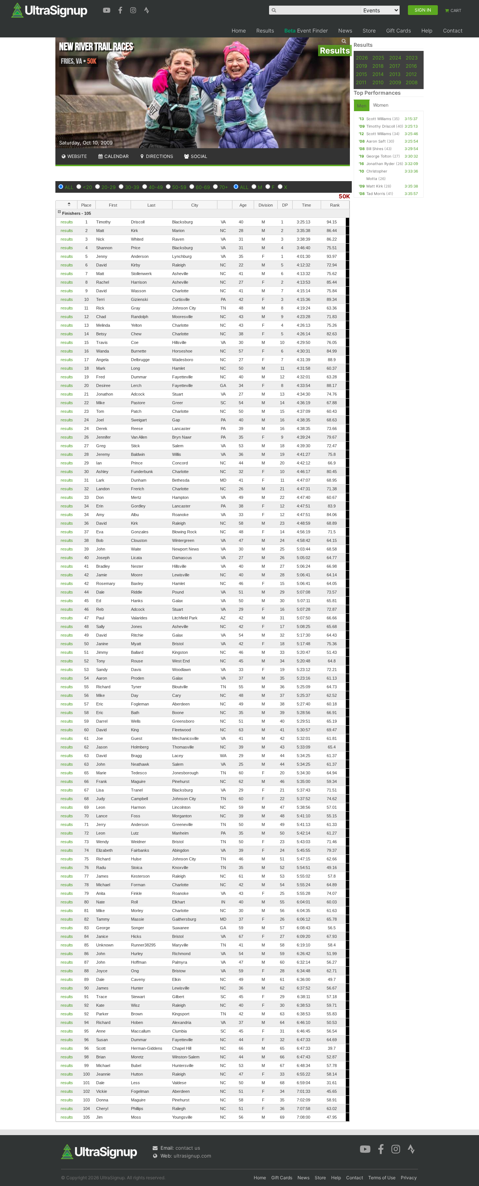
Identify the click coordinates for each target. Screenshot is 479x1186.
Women (380, 105)
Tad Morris (375, 193)
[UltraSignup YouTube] (107, 9)
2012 (411, 74)
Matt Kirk (374, 186)
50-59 (179, 187)
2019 (361, 66)
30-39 (132, 187)
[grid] (203, 665)
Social (198, 156)
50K (344, 196)
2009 (395, 82)
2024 (395, 58)
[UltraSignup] (49, 10)
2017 (394, 66)
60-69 (203, 187)
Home (239, 30)
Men (361, 106)
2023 (412, 58)
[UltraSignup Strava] (146, 9)
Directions (159, 156)
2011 (361, 82)
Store (369, 30)
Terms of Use (382, 1177)
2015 (361, 74)
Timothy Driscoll (380, 126)
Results (265, 30)
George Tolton (378, 156)
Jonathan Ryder (380, 163)
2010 (378, 82)
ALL (69, 187)
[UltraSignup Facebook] (121, 9)
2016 (411, 66)
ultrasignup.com (192, 1156)
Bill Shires (374, 148)
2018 (378, 66)
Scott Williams (378, 118)
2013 (394, 74)
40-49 (156, 187)
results (67, 222)
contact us (188, 1148)
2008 (412, 82)
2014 (378, 74)
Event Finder (306, 30)
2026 (362, 58)
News (345, 30)
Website (76, 156)
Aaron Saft (376, 141)
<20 (87, 187)
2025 (378, 58)
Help (427, 30)
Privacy (409, 1177)
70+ (223, 187)
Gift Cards (398, 30)
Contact (453, 30)
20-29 (108, 187)
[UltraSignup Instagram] (134, 9)
